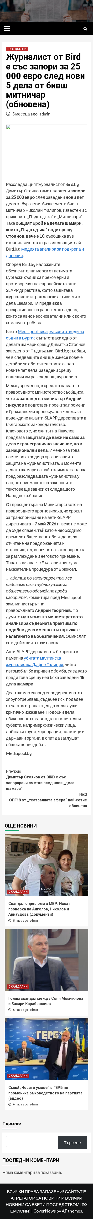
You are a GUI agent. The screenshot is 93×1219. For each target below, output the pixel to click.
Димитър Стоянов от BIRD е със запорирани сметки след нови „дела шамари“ (40, 780)
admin (45, 113)
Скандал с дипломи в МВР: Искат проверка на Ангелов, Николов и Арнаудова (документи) (39, 909)
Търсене (11, 1123)
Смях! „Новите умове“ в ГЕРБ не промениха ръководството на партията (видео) (45, 1093)
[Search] (85, 29)
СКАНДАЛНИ (16, 49)
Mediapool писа (33, 331)
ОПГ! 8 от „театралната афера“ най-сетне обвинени (48, 800)
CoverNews (44, 1210)
